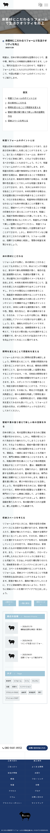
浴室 (7, 687)
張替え (14, 687)
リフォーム (18, 681)
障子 (39, 692)
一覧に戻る (25, 603)
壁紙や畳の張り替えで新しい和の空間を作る (26, 114)
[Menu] (46, 5)
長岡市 (23, 692)
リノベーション (25, 687)
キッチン (35, 681)
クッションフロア (12, 698)
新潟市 (8, 681)
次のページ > (40, 603)
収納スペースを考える (18, 121)
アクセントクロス (12, 692)
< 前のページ (9, 603)
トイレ (27, 681)
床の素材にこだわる (17, 103)
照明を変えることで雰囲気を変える (24, 107)
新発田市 (32, 692)
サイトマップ (37, 803)
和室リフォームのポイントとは (22, 98)
